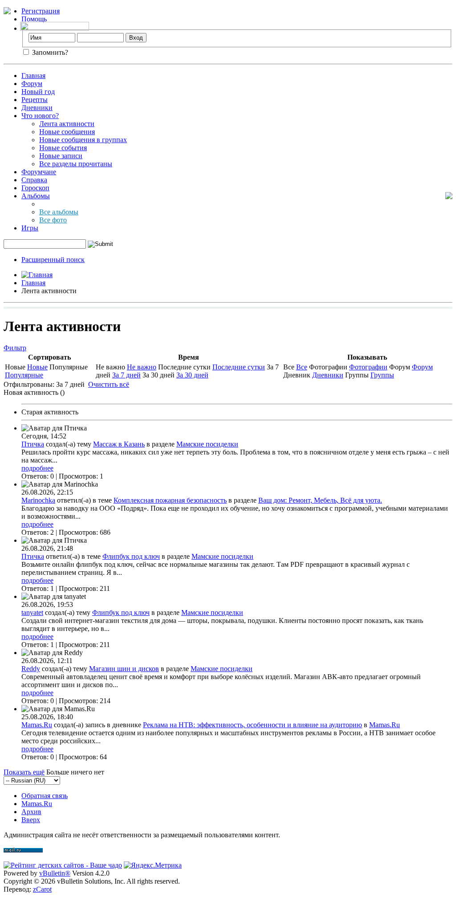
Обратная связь (44, 795)
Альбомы (35, 196)
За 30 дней (192, 375)
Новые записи (60, 156)
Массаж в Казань (119, 444)
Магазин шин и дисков (124, 668)
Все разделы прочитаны (75, 164)
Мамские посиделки (207, 444)
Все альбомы (58, 212)
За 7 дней (126, 375)
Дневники (37, 107)
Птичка (32, 444)
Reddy (30, 668)
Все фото (53, 220)
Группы (382, 375)
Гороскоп (35, 188)
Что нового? (40, 115)
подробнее (37, 468)
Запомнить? (49, 52)
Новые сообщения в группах (83, 139)
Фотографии (368, 367)
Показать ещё (24, 772)
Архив (31, 811)
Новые (37, 367)
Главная (33, 75)
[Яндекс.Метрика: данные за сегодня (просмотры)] (153, 865)
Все (301, 367)
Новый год (38, 91)
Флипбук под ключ (131, 556)
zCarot (42, 889)
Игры (29, 228)
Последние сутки (238, 367)
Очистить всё (108, 384)
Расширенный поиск (53, 259)
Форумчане (38, 172)
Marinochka (38, 500)
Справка (34, 180)
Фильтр (15, 348)
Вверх (30, 819)
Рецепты (34, 99)
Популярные (24, 375)
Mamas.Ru (36, 725)
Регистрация (40, 11)
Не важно (141, 367)
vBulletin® (54, 873)
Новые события (63, 148)
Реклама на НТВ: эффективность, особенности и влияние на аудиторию (252, 725)
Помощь (34, 19)
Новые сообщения (67, 131)
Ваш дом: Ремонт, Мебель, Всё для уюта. (320, 500)
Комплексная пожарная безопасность (170, 500)
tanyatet (32, 612)
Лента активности (66, 123)
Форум (31, 83)
